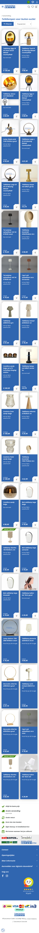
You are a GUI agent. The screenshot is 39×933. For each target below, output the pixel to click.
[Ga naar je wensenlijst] (32, 6)
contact (33, 2)
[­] (3, 885)
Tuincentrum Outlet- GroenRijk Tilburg (14, 918)
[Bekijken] (36, 6)
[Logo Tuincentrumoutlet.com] (10, 6)
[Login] (37, 2)
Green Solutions (32, 919)
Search (28, 6)
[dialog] (3, 930)
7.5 (28, 2)
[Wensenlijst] (32, 6)
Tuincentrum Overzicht (20, 921)
